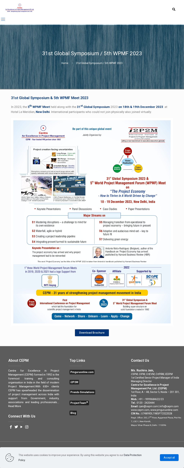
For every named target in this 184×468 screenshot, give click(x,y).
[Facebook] (10, 427)
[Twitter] (16, 427)
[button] (92, 332)
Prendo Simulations (82, 392)
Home (64, 63)
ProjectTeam (79, 403)
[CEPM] (19, 8)
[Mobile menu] (3, 19)
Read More (14, 406)
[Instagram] (26, 427)
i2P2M (74, 382)
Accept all (169, 457)
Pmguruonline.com (82, 372)
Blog (73, 413)
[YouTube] (21, 427)
